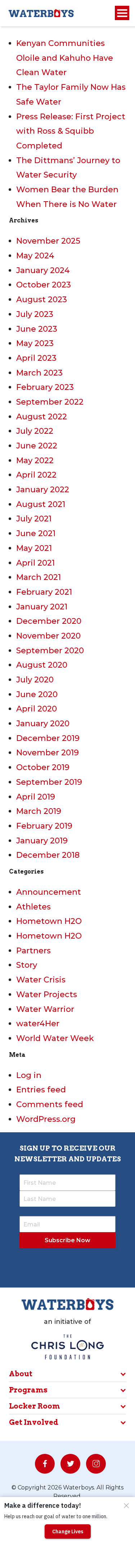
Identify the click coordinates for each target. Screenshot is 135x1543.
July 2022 (34, 431)
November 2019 (47, 752)
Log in (28, 1075)
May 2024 (35, 256)
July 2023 (34, 314)
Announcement (48, 892)
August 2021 (40, 504)
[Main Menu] (122, 13)
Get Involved (33, 1422)
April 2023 (36, 358)
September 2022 (50, 402)
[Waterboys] (42, 13)
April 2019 (35, 797)
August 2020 (41, 665)
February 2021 (44, 592)
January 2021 (41, 607)
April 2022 (36, 475)
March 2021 (38, 577)
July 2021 (33, 519)
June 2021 (35, 533)
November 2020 (48, 636)
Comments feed (49, 1104)
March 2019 (38, 811)
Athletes (33, 907)
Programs (28, 1390)
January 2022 (42, 489)
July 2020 (35, 680)
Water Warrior (45, 1009)
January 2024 (43, 270)
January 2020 (42, 723)
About (20, 1373)
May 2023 (35, 343)
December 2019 (48, 738)
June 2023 (36, 329)
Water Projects (46, 994)
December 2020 (48, 621)
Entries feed (41, 1090)
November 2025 (48, 241)
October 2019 (42, 767)
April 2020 (36, 709)
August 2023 (41, 299)
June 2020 (37, 694)
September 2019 (49, 782)
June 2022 (36, 446)
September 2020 (50, 650)
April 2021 (35, 563)
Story (26, 965)
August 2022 (41, 417)
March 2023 (39, 373)
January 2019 (42, 841)
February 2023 (45, 387)
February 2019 (44, 826)
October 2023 (43, 285)
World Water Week (55, 1038)
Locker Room (34, 1406)
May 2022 (35, 460)
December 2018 (48, 855)
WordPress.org (46, 1119)
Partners (33, 950)
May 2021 (34, 548)
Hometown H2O (49, 921)
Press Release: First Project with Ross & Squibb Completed (70, 131)
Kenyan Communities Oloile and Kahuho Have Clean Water (64, 57)
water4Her (37, 1023)
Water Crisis (41, 980)
